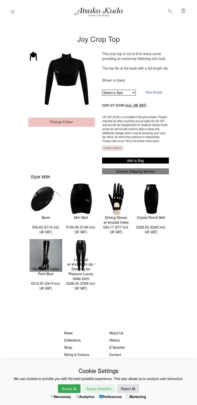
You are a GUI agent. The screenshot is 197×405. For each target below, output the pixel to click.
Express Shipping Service (135, 171)
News (68, 332)
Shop (68, 347)
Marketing (138, 396)
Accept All (69, 388)
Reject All (128, 388)
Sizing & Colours (76, 354)
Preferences (112, 396)
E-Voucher (117, 347)
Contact (115, 354)
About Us (116, 332)
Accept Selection (98, 388)
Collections (72, 340)
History (114, 340)
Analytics (86, 396)
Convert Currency (112, 148)
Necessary (62, 396)
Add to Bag (135, 160)
